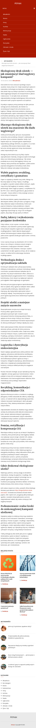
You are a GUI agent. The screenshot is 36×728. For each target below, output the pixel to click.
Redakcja (5, 584)
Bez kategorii (6, 683)
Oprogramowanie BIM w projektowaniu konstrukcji (27, 575)
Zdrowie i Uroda (8, 47)
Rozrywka (6, 43)
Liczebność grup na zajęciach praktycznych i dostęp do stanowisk (21, 665)
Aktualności (6, 14)
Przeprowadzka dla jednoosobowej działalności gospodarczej (18, 637)
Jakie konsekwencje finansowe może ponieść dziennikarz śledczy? (26, 609)
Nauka (5, 35)
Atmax (17, 3)
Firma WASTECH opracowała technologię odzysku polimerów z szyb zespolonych (7, 577)
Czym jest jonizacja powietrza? (7, 607)
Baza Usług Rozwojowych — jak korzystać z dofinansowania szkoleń (21, 656)
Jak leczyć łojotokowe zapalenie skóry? (19, 626)
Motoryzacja (7, 31)
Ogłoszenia (6, 39)
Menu (5, 8)
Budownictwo (7, 688)
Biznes (5, 18)
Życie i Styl (6, 51)
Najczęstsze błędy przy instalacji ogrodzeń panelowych (21, 646)
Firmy (5, 22)
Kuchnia (5, 26)
